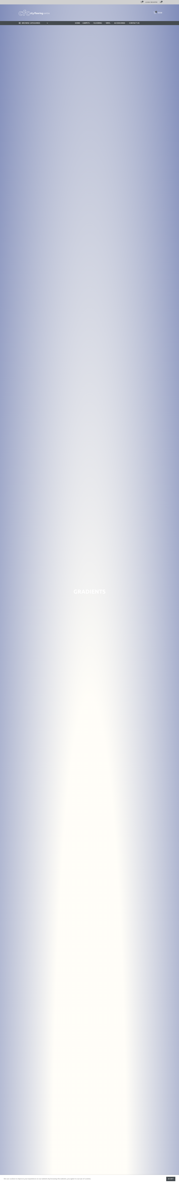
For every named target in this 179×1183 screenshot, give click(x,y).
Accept (171, 1179)
